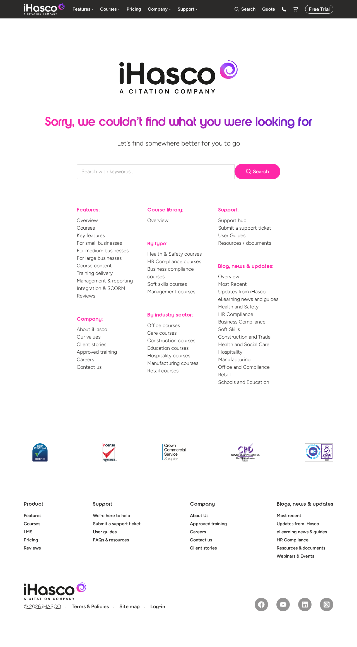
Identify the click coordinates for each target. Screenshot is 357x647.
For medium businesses (103, 251)
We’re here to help (111, 515)
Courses (86, 228)
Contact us (89, 367)
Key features (91, 235)
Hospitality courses (168, 356)
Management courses (171, 292)
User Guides (231, 235)
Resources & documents (301, 548)
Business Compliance (242, 322)
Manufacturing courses (172, 363)
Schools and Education (243, 382)
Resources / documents (244, 243)
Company (202, 504)
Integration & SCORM (101, 288)
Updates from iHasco (242, 292)
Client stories (91, 344)
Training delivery (95, 273)
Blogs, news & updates (305, 504)
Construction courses (171, 340)
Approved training (97, 352)
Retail (224, 375)
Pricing (31, 540)
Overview (87, 220)
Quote (268, 9)
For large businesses (99, 258)
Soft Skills (229, 329)
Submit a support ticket (244, 228)
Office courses (163, 325)
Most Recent (232, 284)
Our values (88, 337)
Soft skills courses (167, 284)
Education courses (168, 348)
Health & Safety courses (174, 254)
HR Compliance (235, 314)
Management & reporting (105, 281)
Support (102, 504)
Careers (85, 359)
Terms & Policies (90, 606)
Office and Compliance (244, 367)
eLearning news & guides (302, 531)
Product (33, 504)
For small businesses (99, 243)
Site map (129, 606)
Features (32, 515)
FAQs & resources (111, 540)
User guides (105, 531)
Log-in (157, 606)
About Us (199, 515)
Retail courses (162, 371)
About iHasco (92, 329)
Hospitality (230, 352)
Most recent (289, 515)
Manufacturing (234, 359)
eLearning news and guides (248, 299)
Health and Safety (238, 307)
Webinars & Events (295, 556)
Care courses (162, 333)
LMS (28, 531)
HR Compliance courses (174, 261)
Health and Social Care (243, 344)
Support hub (232, 220)
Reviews (86, 296)
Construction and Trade (244, 337)
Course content (94, 266)
